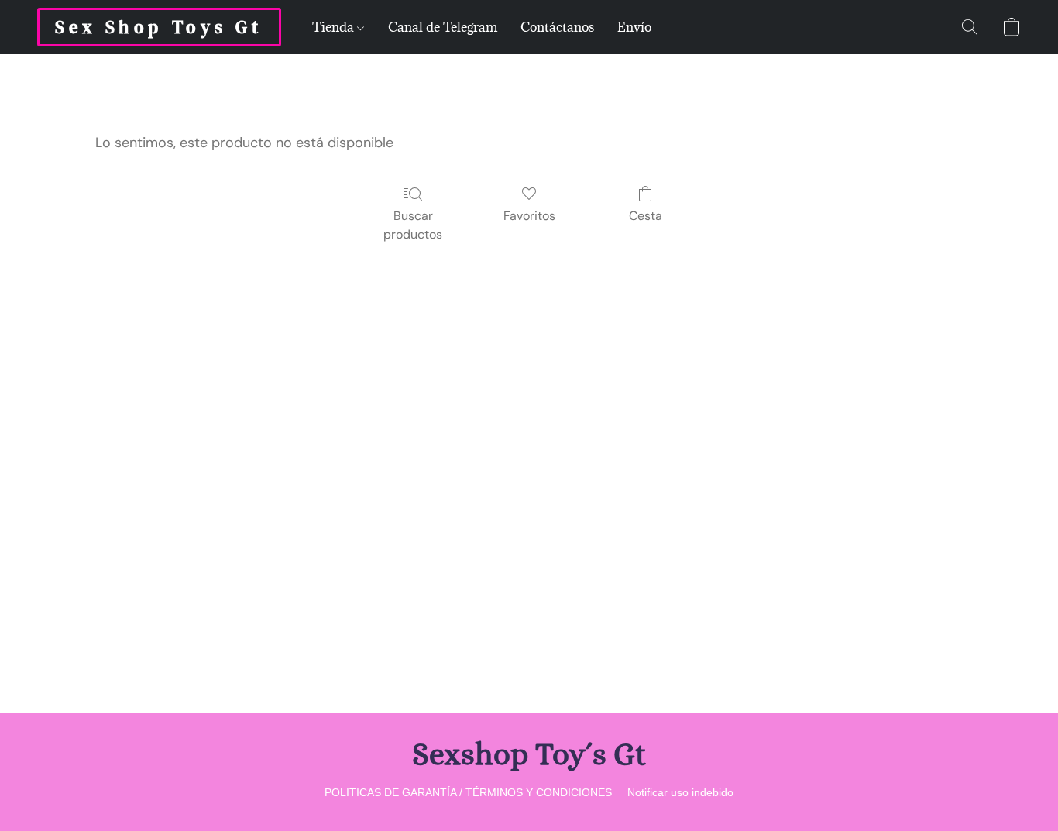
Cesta (645, 216)
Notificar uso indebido (680, 792)
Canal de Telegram (442, 27)
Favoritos (529, 216)
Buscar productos (412, 225)
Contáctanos (557, 27)
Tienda (334, 27)
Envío (634, 27)
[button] (159, 27)
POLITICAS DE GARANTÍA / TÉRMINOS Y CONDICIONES (468, 792)
